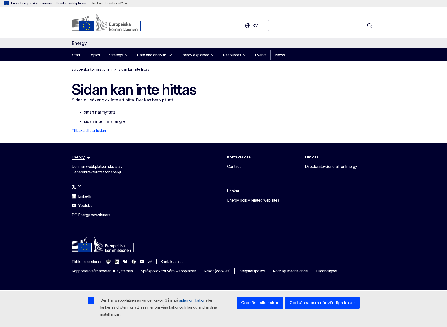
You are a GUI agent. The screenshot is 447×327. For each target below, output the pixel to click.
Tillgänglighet (326, 271)
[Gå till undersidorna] (128, 54)
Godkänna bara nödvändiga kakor (322, 302)
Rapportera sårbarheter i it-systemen (102, 271)
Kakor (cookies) (217, 271)
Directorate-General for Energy (331, 166)
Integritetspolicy (251, 271)
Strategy (116, 55)
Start (76, 55)
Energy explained (194, 55)
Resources (232, 55)
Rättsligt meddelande (290, 271)
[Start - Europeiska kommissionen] (109, 23)
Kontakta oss (171, 261)
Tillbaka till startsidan (89, 130)
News (280, 55)
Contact (234, 166)
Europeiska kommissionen (92, 69)
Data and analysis (152, 55)
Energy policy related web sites (253, 200)
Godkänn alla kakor (259, 302)
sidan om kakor (192, 300)
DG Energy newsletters (91, 214)
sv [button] (255, 25)
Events (261, 55)
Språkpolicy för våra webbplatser (168, 271)
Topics (94, 55)
